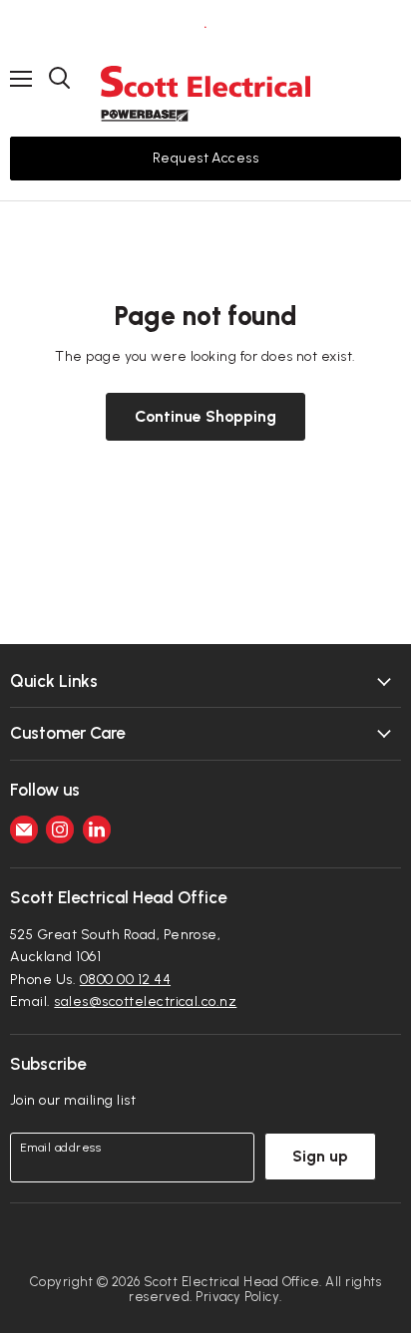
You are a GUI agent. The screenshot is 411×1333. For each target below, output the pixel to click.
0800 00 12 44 (125, 979)
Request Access (206, 158)
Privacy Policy (237, 1296)
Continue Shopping (205, 416)
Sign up (320, 1156)
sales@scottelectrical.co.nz (145, 1001)
